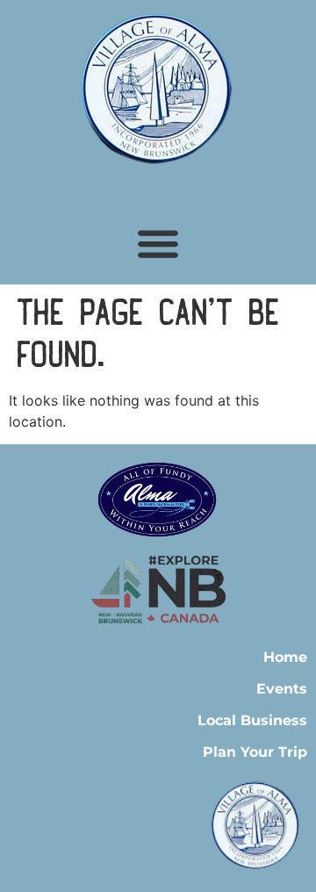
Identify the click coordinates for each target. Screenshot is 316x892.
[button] (158, 243)
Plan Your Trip (255, 752)
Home (285, 657)
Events (281, 688)
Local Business (252, 720)
